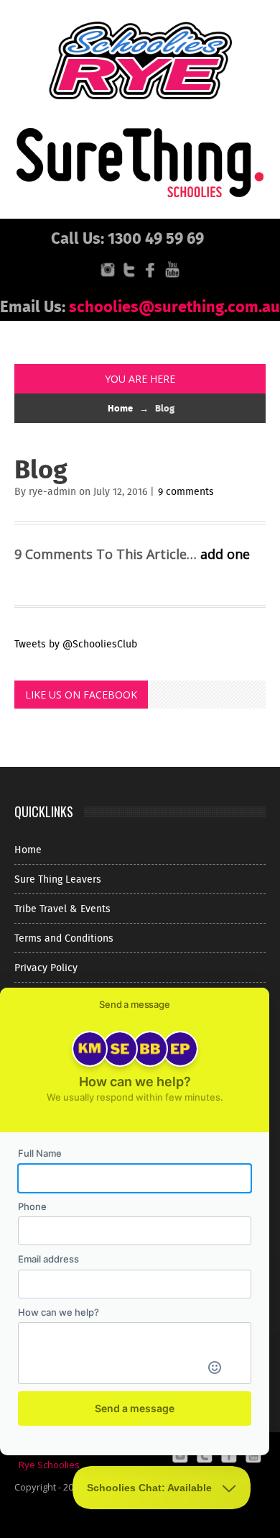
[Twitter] (129, 269)
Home (120, 408)
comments (186, 491)
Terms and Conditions (63, 938)
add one (225, 554)
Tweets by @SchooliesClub (75, 644)
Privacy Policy (46, 967)
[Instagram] (107, 269)
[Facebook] (151, 269)
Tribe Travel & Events (62, 908)
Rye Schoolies (49, 1464)
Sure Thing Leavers (57, 879)
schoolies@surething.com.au (174, 306)
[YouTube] (172, 269)
